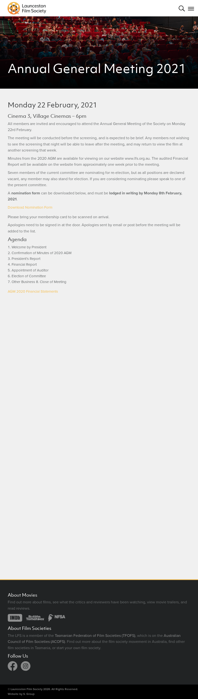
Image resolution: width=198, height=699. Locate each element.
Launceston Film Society (26, 689)
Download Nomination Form (30, 207)
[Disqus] (99, 364)
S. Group (29, 694)
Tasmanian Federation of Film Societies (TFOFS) (95, 635)
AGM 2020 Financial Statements (33, 291)
